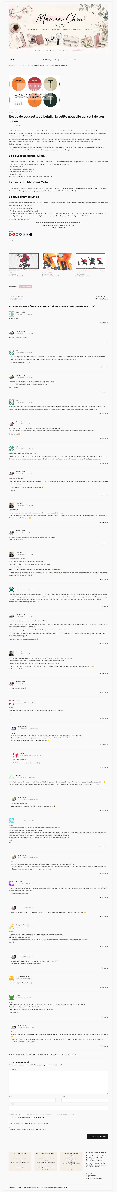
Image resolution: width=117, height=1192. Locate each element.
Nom (10, 1096)
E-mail (63, 1096)
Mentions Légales (95, 1178)
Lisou (17, 701)
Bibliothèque (48, 59)
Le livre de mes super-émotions (46, 1158)
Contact (91, 1173)
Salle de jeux (57, 59)
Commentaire (13, 1069)
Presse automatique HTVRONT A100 (20, 1162)
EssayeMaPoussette (23, 925)
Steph (18, 995)
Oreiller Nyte (20, 1167)
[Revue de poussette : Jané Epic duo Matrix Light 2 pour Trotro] (24, 261)
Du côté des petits (14, 112)
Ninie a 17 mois (101, 298)
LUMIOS (71, 1161)
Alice (17, 819)
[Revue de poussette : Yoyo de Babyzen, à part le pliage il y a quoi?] (91, 261)
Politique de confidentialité (34, 1117)
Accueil (42, 59)
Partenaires (92, 1177)
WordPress (64, 1187)
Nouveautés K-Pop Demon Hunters (46, 1162)
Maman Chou (20, 375)
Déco (75, 59)
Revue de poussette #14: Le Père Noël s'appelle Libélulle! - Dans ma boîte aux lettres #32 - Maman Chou (44, 1054)
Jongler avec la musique (20, 1158)
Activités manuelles (67, 59)
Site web (11, 1104)
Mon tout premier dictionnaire (45, 1167)
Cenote (44, 1187)
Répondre (105, 323)
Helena (18, 775)
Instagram (92, 1175)
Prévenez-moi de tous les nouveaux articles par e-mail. (27, 1129)
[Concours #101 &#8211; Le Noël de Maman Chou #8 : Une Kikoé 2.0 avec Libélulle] (58, 261)
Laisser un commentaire (97, 1136)
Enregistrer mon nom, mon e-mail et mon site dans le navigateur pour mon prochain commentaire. (41, 1114)
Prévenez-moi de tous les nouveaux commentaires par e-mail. (29, 1123)
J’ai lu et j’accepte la (28, 1117)
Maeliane (19, 882)
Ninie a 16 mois (16, 298)
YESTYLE (71, 1157)
